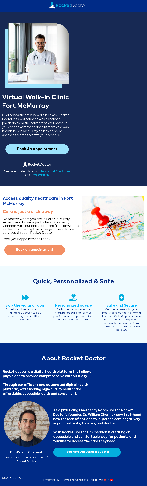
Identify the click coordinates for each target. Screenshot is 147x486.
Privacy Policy (40, 175)
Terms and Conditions (75, 480)
